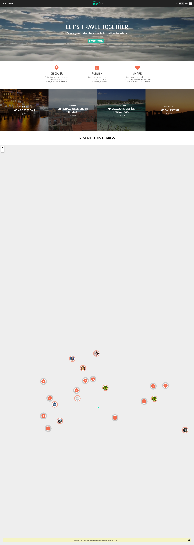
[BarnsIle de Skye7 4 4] (82, 368)
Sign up (10, 3)
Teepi (97, 3)
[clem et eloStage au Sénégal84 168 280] (77, 398)
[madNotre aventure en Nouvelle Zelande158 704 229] (185, 430)
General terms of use (112, 540)
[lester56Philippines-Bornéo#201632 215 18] (154, 398)
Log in (4, 3)
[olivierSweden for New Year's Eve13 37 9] (96, 353)
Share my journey (96, 41)
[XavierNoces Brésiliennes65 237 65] (59, 420)
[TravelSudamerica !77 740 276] (54, 404)
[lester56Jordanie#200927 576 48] (105, 387)
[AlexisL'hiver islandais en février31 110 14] (72, 358)
